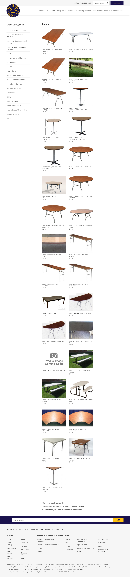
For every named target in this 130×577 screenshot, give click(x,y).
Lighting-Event (12, 101)
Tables (8, 119)
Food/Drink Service (14, 84)
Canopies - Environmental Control (16, 42)
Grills (8, 97)
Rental (44, 11)
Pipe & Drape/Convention (16, 110)
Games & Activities (13, 88)
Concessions (11, 62)
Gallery (88, 11)
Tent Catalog (11, 548)
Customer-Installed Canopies (48, 545)
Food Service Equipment (82, 540)
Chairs (8, 54)
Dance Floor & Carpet (14, 75)
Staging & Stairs (12, 114)
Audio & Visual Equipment (16, 30)
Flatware (68, 546)
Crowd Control (12, 71)
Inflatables (102, 543)
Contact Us (24, 554)
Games (100, 546)
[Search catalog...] (107, 3)
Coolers (9, 67)
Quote (117, 3)
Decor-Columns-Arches (15, 80)
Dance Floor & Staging (85, 548)
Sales (67, 11)
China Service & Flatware (16, 58)
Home (8, 539)
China (67, 543)
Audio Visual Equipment (103, 550)
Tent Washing (79, 11)
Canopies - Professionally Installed (16, 48)
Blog (122, 11)
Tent (56, 11)
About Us (24, 543)
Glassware (10, 93)
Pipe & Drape (82, 545)
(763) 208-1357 (54, 529)
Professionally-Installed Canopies (46, 540)
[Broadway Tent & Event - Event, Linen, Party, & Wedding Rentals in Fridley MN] (13, 17)
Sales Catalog (9, 552)
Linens (67, 539)
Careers (100, 11)
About (94, 11)
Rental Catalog (9, 544)
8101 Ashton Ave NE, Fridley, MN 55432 (28, 529)
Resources (108, 11)
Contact (116, 11)
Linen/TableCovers (13, 106)
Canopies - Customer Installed (14, 36)
